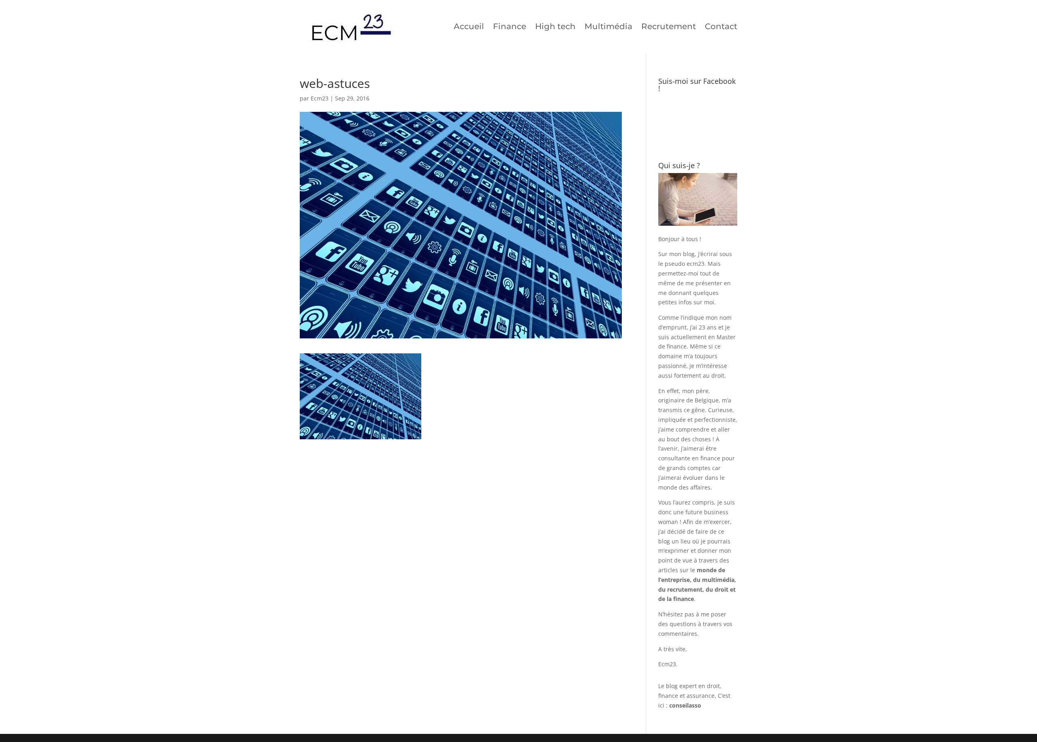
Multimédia (608, 26)
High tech (555, 26)
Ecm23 (320, 98)
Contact (721, 26)
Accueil (469, 26)
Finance (509, 26)
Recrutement (668, 26)
